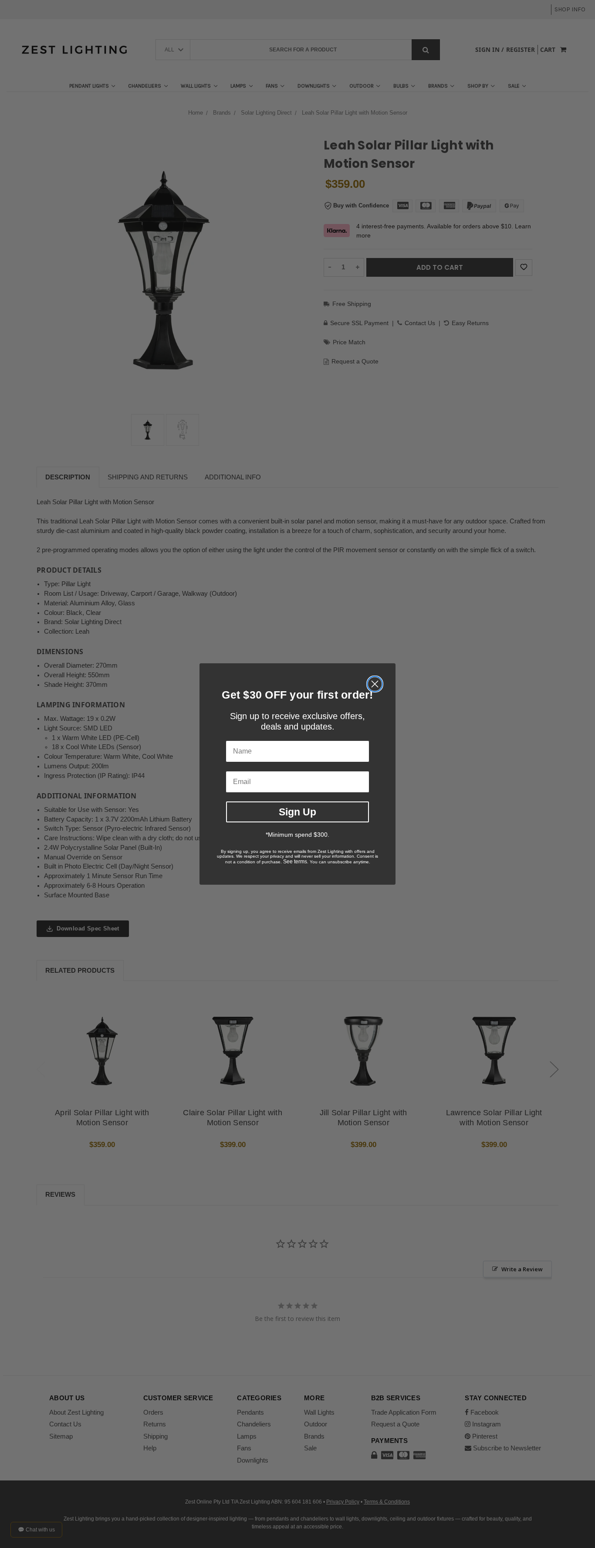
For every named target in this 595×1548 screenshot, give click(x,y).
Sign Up (297, 812)
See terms (295, 862)
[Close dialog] (374, 684)
